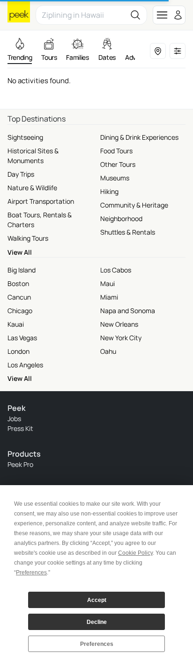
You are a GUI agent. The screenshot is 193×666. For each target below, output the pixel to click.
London (18, 351)
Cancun (19, 297)
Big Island (21, 269)
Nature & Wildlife (32, 187)
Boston (18, 283)
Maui (107, 283)
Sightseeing (25, 137)
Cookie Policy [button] (135, 553)
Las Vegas (22, 337)
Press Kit (20, 428)
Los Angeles (25, 364)
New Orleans (119, 324)
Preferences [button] (31, 572)
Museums (114, 177)
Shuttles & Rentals (127, 232)
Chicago (19, 310)
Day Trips (20, 174)
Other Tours (117, 164)
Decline (97, 622)
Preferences (96, 644)
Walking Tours (27, 238)
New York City (120, 337)
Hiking (109, 191)
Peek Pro (20, 464)
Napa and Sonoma (127, 310)
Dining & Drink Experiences (139, 137)
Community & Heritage (134, 205)
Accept (96, 600)
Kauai (15, 324)
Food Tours (116, 150)
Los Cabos (115, 269)
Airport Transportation (40, 201)
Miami (109, 297)
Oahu (108, 351)
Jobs (14, 418)
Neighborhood (121, 218)
